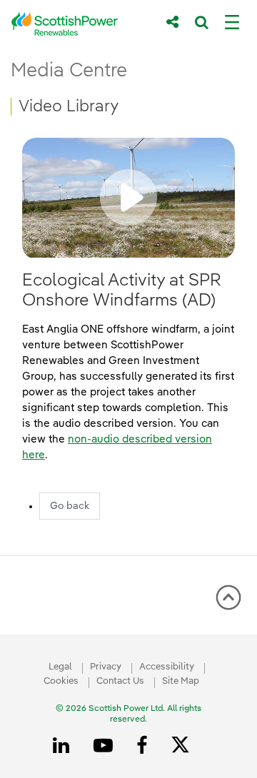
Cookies (61, 681)
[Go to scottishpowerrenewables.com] (78, 24)
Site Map (180, 681)
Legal (60, 667)
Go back (69, 506)
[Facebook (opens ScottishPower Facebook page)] (144, 746)
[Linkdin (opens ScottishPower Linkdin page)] (63, 746)
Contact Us (120, 681)
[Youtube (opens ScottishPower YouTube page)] (106, 746)
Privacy (105, 667)
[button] (128, 197)
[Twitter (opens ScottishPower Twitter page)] (185, 746)
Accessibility (166, 667)
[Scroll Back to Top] (228, 602)
